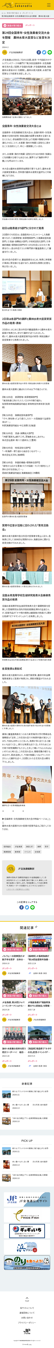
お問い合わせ (27, 1318)
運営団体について (27, 1313)
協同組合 (7, 846)
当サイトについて (27, 1308)
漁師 (39, 846)
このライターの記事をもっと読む (18, 889)
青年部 (17, 852)
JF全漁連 (18, 846)
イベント (27, 852)
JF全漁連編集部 (16, 52)
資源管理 (7, 852)
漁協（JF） (29, 846)
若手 (46, 846)
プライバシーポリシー (27, 1323)
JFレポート (30, 25)
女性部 (37, 852)
